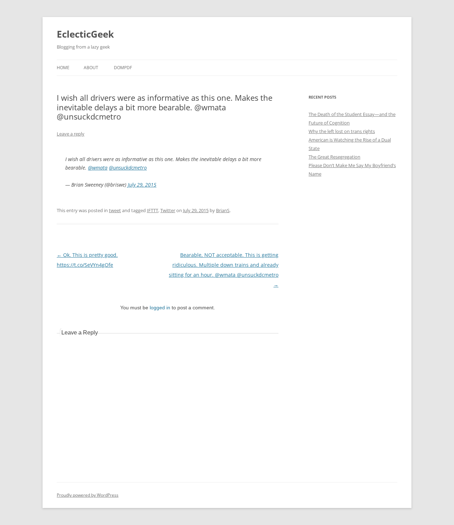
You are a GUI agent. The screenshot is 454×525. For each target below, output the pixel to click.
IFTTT (152, 210)
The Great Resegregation (334, 157)
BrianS (222, 210)
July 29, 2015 (142, 184)
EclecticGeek (85, 34)
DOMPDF (123, 68)
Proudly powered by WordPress (87, 495)
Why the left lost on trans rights (342, 131)
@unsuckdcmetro (128, 167)
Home (63, 68)
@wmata (97, 167)
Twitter (167, 210)
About (91, 68)
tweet (115, 210)
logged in (160, 307)
